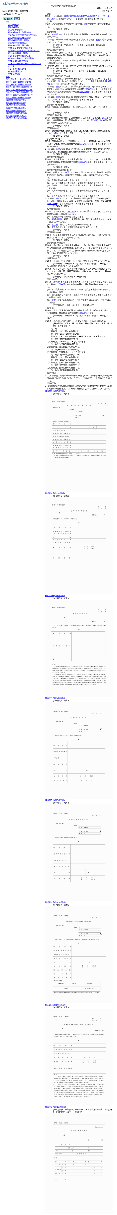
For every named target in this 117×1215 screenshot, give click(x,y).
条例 (86, 24)
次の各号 (65, 172)
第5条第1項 (96, 120)
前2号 (54, 300)
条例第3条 (56, 34)
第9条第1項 (57, 219)
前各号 (55, 196)
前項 (98, 39)
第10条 (55, 224)
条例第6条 (57, 282)
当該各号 (61, 284)
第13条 (105, 118)
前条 (54, 227)
